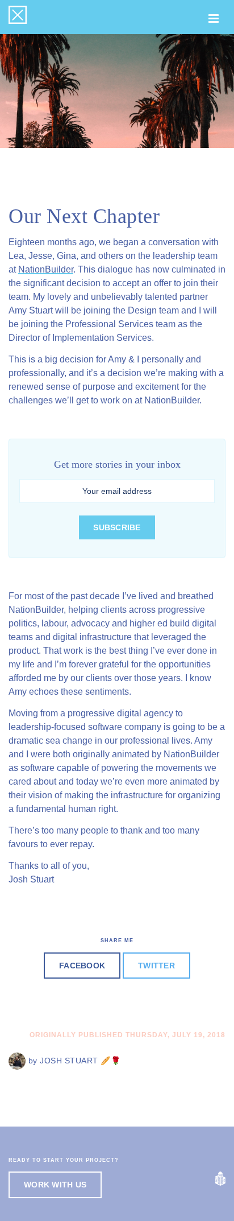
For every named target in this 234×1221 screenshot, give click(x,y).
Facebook (82, 965)
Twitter (156, 965)
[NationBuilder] (220, 1179)
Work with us (55, 1184)
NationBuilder (45, 269)
